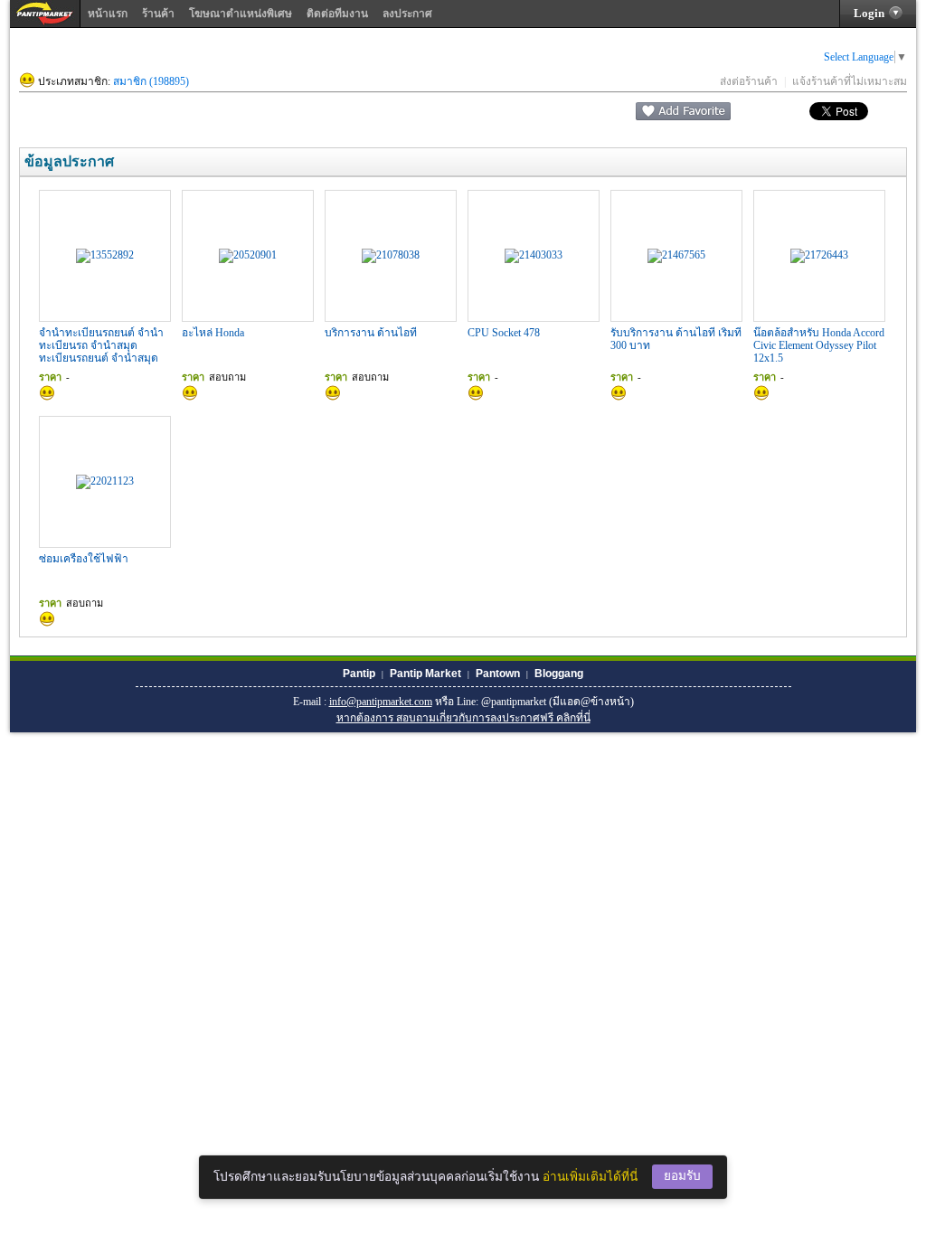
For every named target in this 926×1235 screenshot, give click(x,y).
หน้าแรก (108, 13)
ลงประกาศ (407, 13)
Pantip (359, 673)
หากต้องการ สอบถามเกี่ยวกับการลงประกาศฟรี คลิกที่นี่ (463, 718)
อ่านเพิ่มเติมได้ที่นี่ (590, 1176)
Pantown (498, 673)
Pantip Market (425, 673)
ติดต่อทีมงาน (337, 13)
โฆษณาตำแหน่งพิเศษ (240, 13)
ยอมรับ (682, 1176)
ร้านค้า (158, 13)
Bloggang (558, 673)
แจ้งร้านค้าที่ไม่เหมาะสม (849, 81)
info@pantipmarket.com (380, 701)
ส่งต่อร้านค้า (749, 81)
